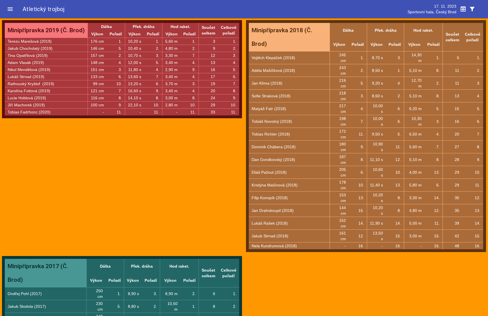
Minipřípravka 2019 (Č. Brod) (46, 30)
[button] (10, 9)
